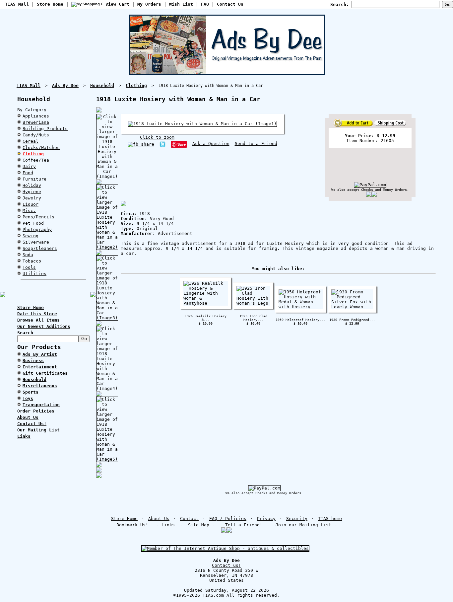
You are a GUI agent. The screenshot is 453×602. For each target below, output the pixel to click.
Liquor (30, 204)
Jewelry (32, 197)
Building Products (45, 128)
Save (181, 144)
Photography (37, 229)
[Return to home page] (227, 72)
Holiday (32, 185)
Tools (29, 267)
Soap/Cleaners (40, 248)
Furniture (34, 179)
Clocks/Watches (41, 147)
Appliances (36, 115)
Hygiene (32, 191)
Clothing (33, 153)
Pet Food (33, 223)
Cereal (30, 141)
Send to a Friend (256, 143)
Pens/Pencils (38, 216)
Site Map (198, 524)
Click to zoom (157, 137)
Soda (28, 254)
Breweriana (36, 122)
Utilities (34, 273)
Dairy (29, 166)
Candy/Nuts (36, 134)
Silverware (36, 242)
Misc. (29, 210)
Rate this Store (37, 313)
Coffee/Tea (36, 160)
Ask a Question (210, 143)
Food (28, 172)
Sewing (30, 235)
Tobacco (32, 261)
